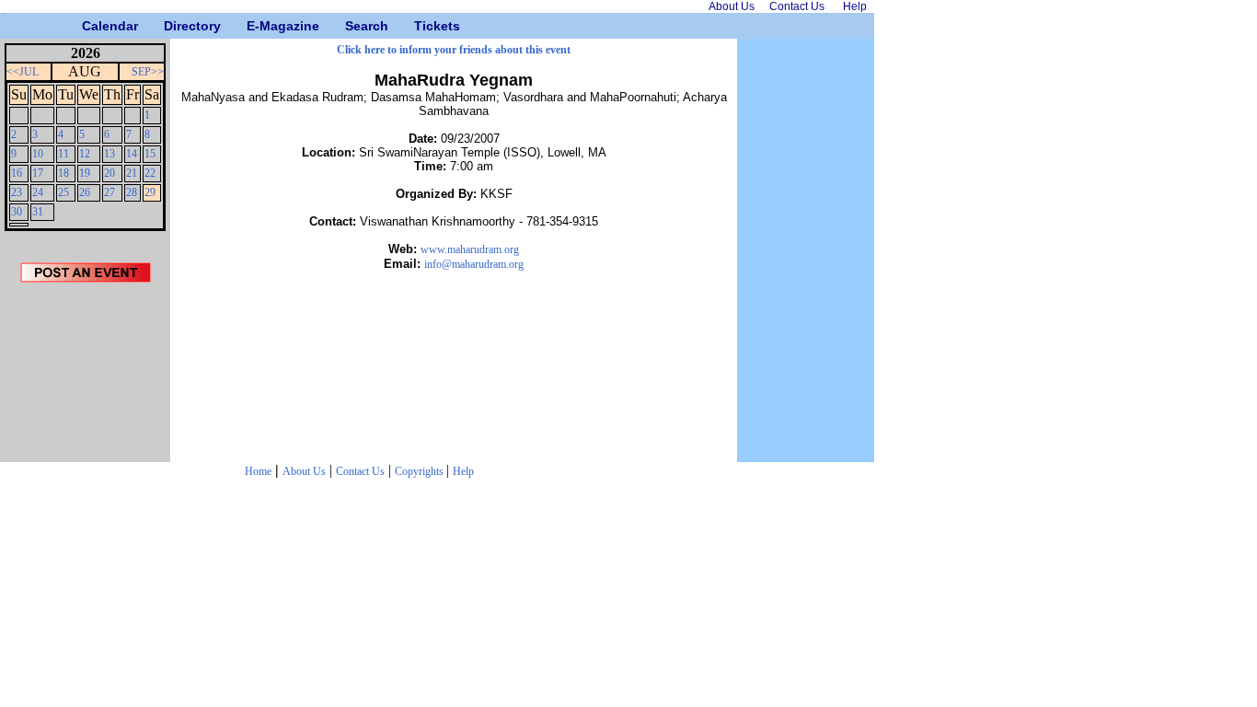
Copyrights (420, 471)
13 (109, 153)
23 (16, 192)
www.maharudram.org (470, 249)
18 (63, 173)
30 (16, 211)
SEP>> (148, 71)
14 (131, 153)
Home (258, 471)
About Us (304, 471)
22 (150, 173)
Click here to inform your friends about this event (454, 49)
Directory (171, 25)
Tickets (421, 25)
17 (37, 173)
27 (109, 192)
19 (84, 173)
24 (37, 192)
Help (463, 471)
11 (63, 153)
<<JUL (22, 71)
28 (131, 192)
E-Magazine (253, 25)
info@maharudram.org (474, 264)
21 (131, 173)
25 (63, 192)
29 (150, 192)
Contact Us (360, 471)
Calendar (89, 25)
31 (37, 211)
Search (352, 25)
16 (16, 173)
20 (109, 173)
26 (84, 192)
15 (150, 153)
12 (84, 153)
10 (37, 153)
